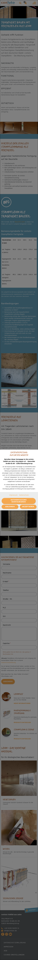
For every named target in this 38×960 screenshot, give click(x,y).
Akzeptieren (28, 506)
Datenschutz (24, 495)
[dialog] (19, 480)
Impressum (13, 495)
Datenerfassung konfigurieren (19, 501)
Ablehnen (10, 506)
